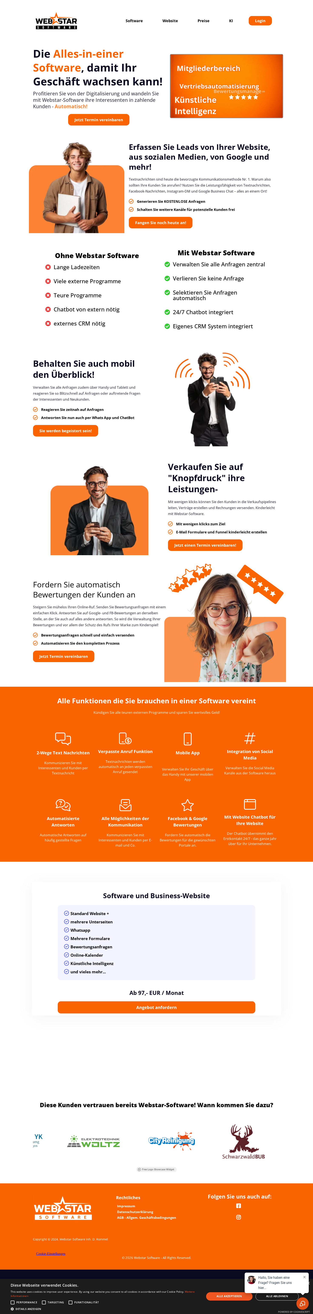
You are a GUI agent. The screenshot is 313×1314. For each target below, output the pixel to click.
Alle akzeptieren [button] (229, 1296)
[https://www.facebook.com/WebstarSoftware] (239, 1205)
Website (170, 20)
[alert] (156, 1296)
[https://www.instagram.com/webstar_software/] (239, 1217)
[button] (105, 1309)
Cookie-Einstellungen (50, 1254)
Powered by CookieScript (294, 1311)
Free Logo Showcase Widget (158, 1169)
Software (134, 20)
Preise (204, 20)
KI (231, 20)
